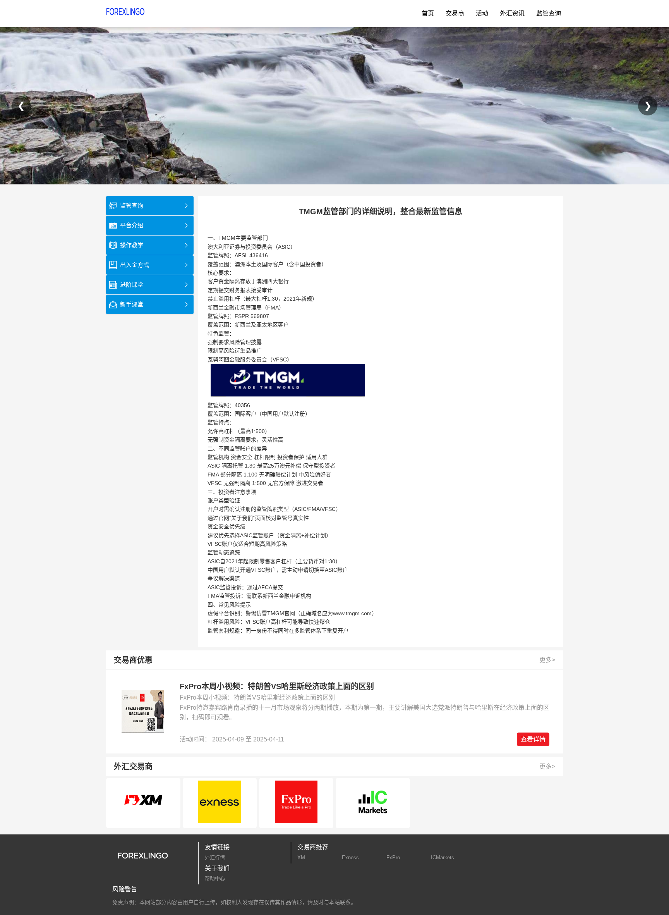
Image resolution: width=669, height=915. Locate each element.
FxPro (393, 857)
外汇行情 (215, 857)
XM (301, 857)
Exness (350, 857)
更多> (547, 660)
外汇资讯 (512, 13)
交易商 (455, 13)
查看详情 (533, 739)
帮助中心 (215, 878)
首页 (428, 13)
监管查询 (548, 13)
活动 (482, 13)
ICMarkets (442, 857)
